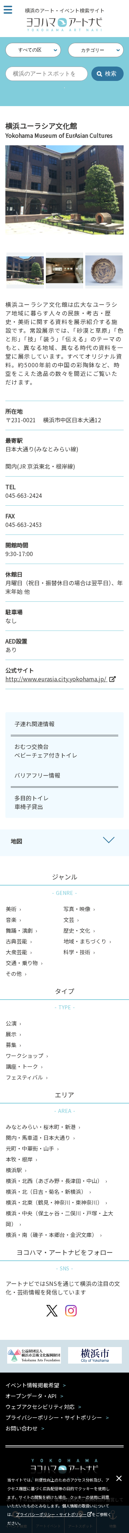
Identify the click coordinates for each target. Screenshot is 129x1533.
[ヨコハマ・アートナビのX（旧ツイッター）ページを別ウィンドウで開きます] (52, 1311)
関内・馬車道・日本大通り (38, 1137)
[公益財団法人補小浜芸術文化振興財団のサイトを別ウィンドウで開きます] (34, 1356)
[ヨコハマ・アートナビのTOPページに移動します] (64, 24)
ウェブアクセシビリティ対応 (40, 1406)
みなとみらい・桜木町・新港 (41, 1127)
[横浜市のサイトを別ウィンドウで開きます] (95, 1356)
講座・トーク (22, 1066)
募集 (12, 1044)
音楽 (12, 919)
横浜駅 (14, 1170)
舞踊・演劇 (20, 930)
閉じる (119, 1478)
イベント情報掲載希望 (32, 1385)
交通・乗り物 (22, 962)
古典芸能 (17, 941)
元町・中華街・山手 (30, 1148)
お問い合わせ (21, 1428)
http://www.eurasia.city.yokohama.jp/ (56, 678)
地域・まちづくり (85, 941)
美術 (12, 909)
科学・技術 (77, 952)
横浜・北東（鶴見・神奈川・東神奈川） (55, 1202)
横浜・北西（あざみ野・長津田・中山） (55, 1180)
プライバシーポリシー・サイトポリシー (51, 1514)
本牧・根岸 (20, 1159)
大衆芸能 (17, 952)
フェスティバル (25, 1077)
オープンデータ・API (31, 1396)
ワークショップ (25, 1055)
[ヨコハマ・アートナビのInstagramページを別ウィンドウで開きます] (71, 1311)
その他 (14, 973)
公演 (12, 1023)
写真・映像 (77, 909)
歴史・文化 (77, 930)
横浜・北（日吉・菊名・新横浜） (46, 1191)
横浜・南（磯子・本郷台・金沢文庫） (52, 1234)
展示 (12, 1034)
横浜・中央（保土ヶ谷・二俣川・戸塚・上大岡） (59, 1218)
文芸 (69, 919)
